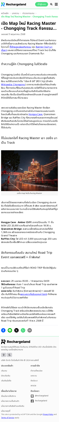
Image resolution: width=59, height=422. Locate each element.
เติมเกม (4, 370)
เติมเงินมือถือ (6, 380)
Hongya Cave (35, 114)
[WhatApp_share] (23, 330)
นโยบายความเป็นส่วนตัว (10, 401)
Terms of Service (7, 417)
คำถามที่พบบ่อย (36, 370)
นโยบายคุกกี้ (5, 411)
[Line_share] (10, 330)
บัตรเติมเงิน (5, 375)
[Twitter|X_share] (16, 330)
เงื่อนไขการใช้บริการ (8, 396)
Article (33, 385)
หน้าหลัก (5, 13)
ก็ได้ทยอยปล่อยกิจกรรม (20, 47)
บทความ (15, 13)
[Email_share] (29, 330)
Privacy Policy (48, 414)
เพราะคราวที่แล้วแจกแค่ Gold (33, 294)
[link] (5, 13)
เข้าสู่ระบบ (41, 4)
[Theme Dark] (9, 355)
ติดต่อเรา (34, 380)
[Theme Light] (3, 355)
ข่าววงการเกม (28, 13)
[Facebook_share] (3, 330)
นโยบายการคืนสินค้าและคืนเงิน (12, 406)
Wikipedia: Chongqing (13, 84)
